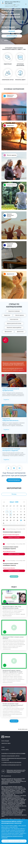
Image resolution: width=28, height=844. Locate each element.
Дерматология (20, 331)
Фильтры (14, 494)
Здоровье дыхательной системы (14, 323)
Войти (6, 40)
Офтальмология (8, 331)
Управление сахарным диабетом (14, 327)
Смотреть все (14, 576)
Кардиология (7, 315)
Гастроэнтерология (14, 319)
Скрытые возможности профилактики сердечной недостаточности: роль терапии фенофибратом (11, 389)
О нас (3, 747)
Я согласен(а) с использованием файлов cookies (14, 841)
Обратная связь (5, 743)
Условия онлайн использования (11, 762)
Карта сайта (5, 749)
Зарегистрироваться (14, 480)
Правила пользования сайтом (10, 756)
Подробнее (6, 399)
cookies (15, 825)
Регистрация (5, 741)
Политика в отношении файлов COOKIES (13, 753)
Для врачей (12, 31)
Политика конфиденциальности (11, 765)
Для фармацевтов (12, 36)
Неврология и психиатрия (14, 311)
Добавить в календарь (14, 537)
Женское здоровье (19, 315)
